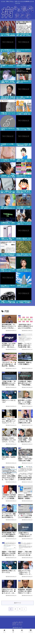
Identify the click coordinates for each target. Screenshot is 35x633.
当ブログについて (17, 627)
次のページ (17, 603)
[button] (31, 370)
